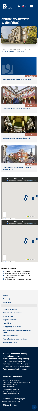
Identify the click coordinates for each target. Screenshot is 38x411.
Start (3, 49)
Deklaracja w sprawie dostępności (16, 364)
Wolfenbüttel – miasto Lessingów (19, 49)
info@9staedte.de (13, 393)
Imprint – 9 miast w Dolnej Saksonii (17, 366)
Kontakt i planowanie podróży (15, 353)
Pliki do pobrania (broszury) (14, 361)
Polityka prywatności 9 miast (15, 369)
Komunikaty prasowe (11, 356)
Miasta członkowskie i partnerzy (16, 359)
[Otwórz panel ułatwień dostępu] (34, 407)
